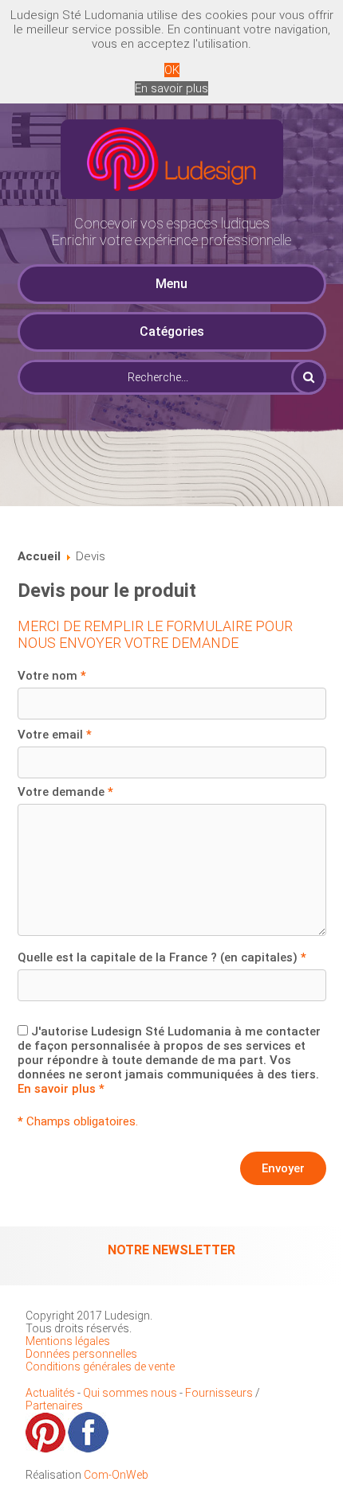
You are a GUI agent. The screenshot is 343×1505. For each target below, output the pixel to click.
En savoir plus (171, 88)
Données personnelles (81, 1353)
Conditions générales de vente (100, 1366)
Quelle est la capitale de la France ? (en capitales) (162, 957)
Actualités (51, 1392)
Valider (308, 377)
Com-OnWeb (116, 1474)
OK (171, 70)
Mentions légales (68, 1341)
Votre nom (52, 676)
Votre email (55, 734)
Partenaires (54, 1405)
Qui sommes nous (130, 1392)
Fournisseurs (219, 1392)
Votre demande (65, 792)
